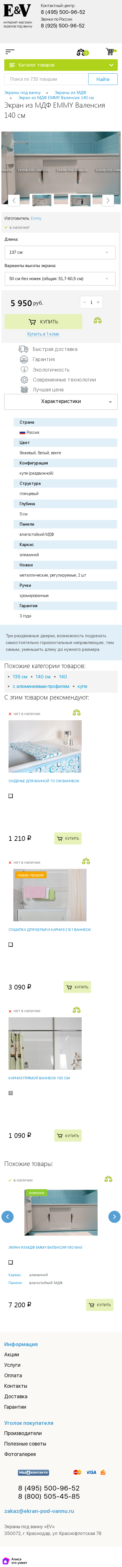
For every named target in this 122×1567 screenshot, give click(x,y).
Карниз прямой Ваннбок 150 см (39, 1078)
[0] (81, 52)
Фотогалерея (20, 1454)
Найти (103, 79)
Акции (11, 1354)
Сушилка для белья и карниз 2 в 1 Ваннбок (50, 930)
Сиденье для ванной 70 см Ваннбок (44, 781)
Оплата (13, 1375)
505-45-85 (49, 1496)
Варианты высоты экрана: (30, 265)
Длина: (11, 239)
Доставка (16, 1396)
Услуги (12, 1365)
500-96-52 (49, 1488)
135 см (20, 676)
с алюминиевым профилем (41, 686)
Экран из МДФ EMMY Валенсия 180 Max (45, 1247)
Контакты (15, 1386)
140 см (43, 676)
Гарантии (15, 1407)
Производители (23, 1433)
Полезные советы (25, 1444)
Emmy (36, 218)
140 (63, 676)
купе (82, 686)
